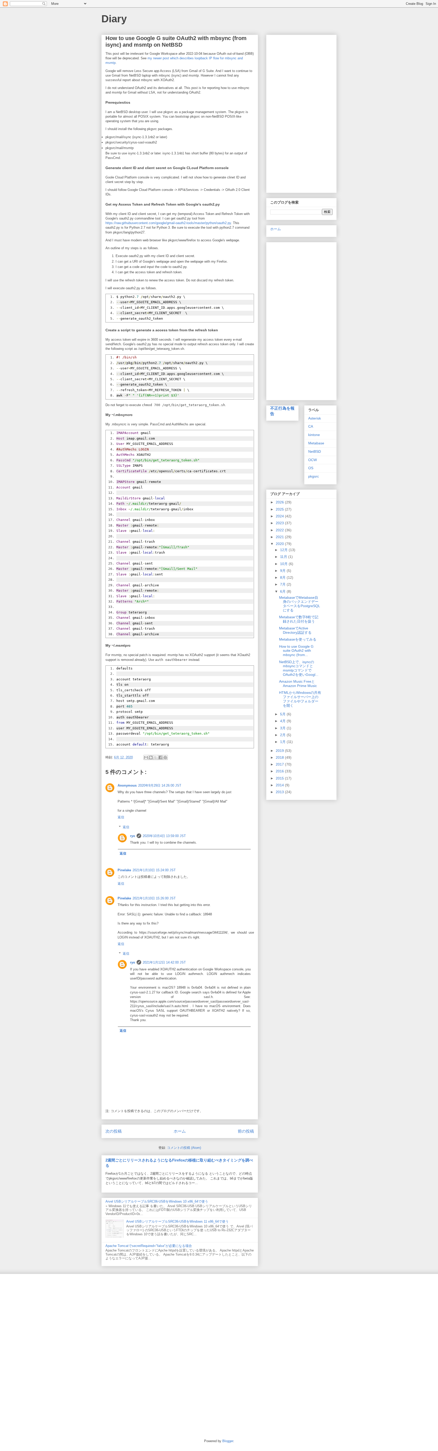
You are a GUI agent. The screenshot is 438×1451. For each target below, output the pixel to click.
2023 (280, 523)
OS (310, 468)
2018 (280, 757)
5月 (283, 714)
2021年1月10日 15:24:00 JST (154, 870)
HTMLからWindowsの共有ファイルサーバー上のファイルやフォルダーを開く (300, 699)
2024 (280, 516)
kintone (314, 435)
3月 (283, 728)
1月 (283, 742)
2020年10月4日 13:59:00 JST (164, 836)
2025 (280, 509)
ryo (132, 836)
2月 (283, 735)
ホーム (180, 1131)
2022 (280, 530)
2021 (280, 537)
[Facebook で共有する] (160, 757)
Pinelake (124, 870)
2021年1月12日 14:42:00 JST (164, 962)
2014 (280, 785)
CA (310, 426)
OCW (312, 460)
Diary (114, 18)
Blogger (227, 1441)
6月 (283, 591)
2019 (280, 751)
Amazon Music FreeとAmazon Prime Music (298, 683)
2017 (280, 764)
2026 (280, 502)
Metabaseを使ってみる (297, 639)
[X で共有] (155, 757)
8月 (283, 577)
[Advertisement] (301, 113)
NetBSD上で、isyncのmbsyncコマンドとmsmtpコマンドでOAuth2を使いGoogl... (298, 668)
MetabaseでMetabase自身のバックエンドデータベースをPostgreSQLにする (299, 603)
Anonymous (127, 785)
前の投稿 (246, 1131)
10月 (284, 564)
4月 (283, 721)
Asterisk (314, 418)
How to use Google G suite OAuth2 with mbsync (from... (296, 650)
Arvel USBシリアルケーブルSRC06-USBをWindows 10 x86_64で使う (156, 1201)
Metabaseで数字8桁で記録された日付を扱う (298, 619)
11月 (284, 557)
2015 (280, 778)
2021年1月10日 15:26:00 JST (154, 898)
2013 (280, 792)
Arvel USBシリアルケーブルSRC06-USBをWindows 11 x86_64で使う (177, 1221)
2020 (280, 544)
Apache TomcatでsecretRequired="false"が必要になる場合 (148, 1246)
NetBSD (314, 451)
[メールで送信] (146, 757)
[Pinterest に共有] (165, 757)
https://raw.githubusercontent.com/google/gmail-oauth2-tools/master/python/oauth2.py (168, 223)
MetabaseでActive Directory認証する (295, 630)
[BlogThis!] (150, 757)
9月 (283, 571)
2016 (280, 771)
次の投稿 (113, 1131)
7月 (283, 584)
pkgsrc (313, 476)
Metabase (316, 443)
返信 (121, 817)
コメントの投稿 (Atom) (184, 1148)
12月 (284, 550)
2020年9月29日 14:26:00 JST (159, 785)
